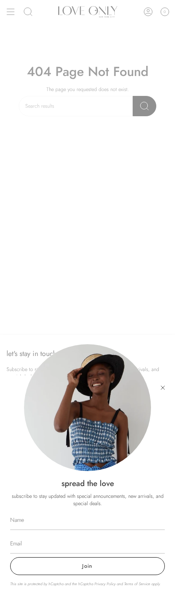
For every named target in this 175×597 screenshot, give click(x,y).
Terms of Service (137, 584)
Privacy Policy (105, 584)
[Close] (163, 388)
